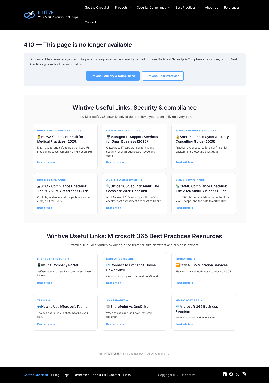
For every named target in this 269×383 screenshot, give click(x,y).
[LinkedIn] (225, 374)
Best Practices (186, 7)
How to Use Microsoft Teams (64, 306)
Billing (55, 375)
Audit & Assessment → (124, 179)
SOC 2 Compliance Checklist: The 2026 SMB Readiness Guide (63, 188)
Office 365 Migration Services (204, 265)
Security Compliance (151, 7)
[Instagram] (244, 374)
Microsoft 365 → (189, 300)
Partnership (81, 375)
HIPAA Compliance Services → (61, 130)
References (232, 7)
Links (127, 375)
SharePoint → (117, 300)
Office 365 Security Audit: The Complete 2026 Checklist (132, 188)
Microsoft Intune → (53, 258)
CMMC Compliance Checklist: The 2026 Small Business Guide (201, 188)
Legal (66, 375)
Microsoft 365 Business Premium (197, 309)
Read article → (46, 162)
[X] (237, 374)
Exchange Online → (122, 258)
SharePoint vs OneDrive (129, 306)
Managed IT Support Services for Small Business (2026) (132, 139)
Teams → (44, 300)
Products (121, 7)
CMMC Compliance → (192, 179)
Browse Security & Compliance (112, 76)
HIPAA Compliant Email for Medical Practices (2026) (60, 139)
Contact (90, 22)
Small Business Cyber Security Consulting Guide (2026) (202, 139)
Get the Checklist (97, 7)
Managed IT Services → (125, 130)
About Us (211, 7)
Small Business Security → (198, 130)
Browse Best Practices (162, 76)
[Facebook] (231, 374)
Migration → (186, 258)
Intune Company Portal (59, 265)
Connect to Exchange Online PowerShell (131, 267)
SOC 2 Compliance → (53, 179)
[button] (129, 7)
